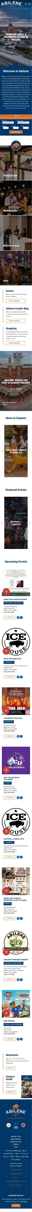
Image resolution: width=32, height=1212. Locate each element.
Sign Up (11, 1068)
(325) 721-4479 (9, 974)
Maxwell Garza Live (14, 839)
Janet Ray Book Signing (15, 599)
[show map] (18, 617)
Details (10, 617)
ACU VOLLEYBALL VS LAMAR (12, 779)
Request (11, 1092)
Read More (16, 389)
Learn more (23, 1201)
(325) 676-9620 (9, 731)
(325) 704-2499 (9, 671)
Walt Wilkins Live (12, 659)
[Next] (30, 451)
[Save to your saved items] (21, 617)
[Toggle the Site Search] (26, 4)
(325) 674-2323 (9, 792)
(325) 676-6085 (9, 1034)
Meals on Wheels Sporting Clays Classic (15, 899)
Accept (16, 1205)
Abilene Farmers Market (16, 960)
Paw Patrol (9, 1021)
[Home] (12, 4)
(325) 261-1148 (9, 612)
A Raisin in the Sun (13, 718)
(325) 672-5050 (9, 913)
